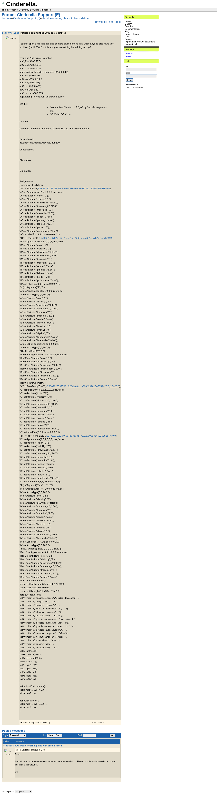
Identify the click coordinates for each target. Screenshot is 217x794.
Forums (6, 18)
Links (127, 36)
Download (129, 26)
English (128, 56)
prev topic (101, 21)
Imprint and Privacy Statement (140, 41)
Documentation (132, 29)
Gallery (128, 24)
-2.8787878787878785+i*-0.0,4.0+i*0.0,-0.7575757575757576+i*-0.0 (75, 238)
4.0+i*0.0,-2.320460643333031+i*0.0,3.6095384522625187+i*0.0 (81, 435)
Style (5, 735)
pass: (128, 73)
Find (79, 735)
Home (128, 21)
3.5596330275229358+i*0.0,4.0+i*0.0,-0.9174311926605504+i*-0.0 (74, 188)
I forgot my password (134, 87)
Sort (44, 735)
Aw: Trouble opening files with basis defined (38, 745)
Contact (128, 39)
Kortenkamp (8, 746)
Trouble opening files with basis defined (66, 18)
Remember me (132, 84)
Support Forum (132, 34)
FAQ (127, 31)
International (131, 44)
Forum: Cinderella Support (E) (31, 14)
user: (128, 66)
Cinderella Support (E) (26, 18)
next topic (115, 21)
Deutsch (129, 53)
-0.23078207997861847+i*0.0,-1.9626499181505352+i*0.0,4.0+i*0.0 (82, 386)
